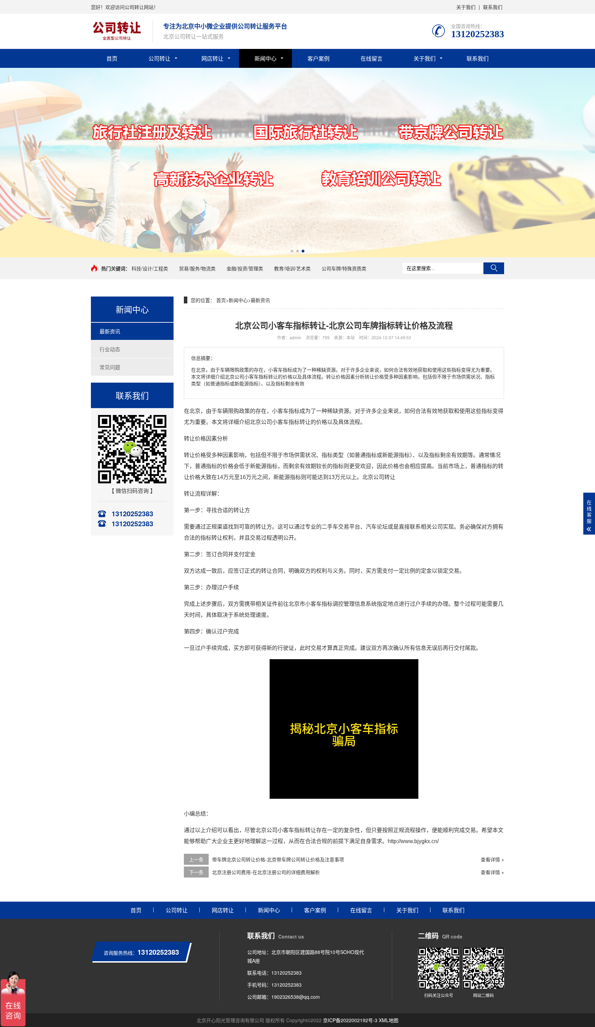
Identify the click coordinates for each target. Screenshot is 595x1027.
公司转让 (159, 58)
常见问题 (110, 367)
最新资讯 (110, 331)
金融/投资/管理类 (245, 268)
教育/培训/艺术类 (292, 268)
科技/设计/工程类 (150, 268)
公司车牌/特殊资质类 (344, 268)
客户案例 (318, 58)
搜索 (493, 268)
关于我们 (466, 6)
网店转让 (212, 58)
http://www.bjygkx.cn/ (413, 841)
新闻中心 (265, 58)
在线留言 (372, 58)
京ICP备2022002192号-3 (350, 1020)
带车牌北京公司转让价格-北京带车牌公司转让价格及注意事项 (278, 859)
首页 (111, 58)
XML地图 (388, 1020)
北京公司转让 (378, 477)
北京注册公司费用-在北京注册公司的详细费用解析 (266, 872)
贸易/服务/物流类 (197, 268)
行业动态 (110, 349)
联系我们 (492, 6)
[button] (292, 251)
